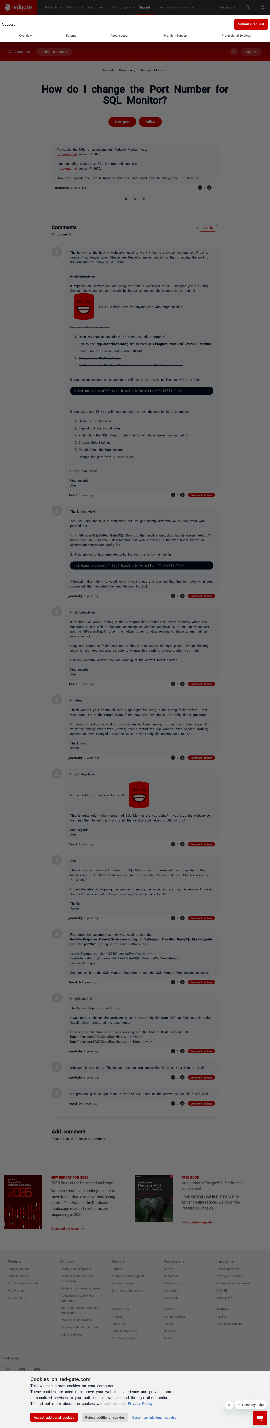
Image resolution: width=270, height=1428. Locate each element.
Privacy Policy (140, 1403)
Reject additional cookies (105, 1417)
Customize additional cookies (154, 1417)
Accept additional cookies (54, 1417)
